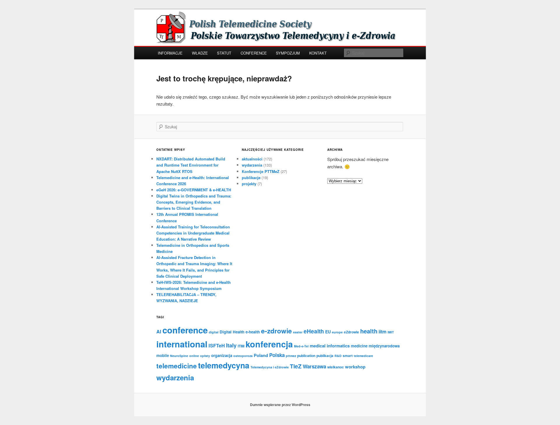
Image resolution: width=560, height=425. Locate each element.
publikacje (251, 177)
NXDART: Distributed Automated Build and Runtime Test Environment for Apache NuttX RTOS (190, 165)
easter (297, 332)
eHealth (314, 331)
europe (337, 332)
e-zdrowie (276, 330)
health (368, 331)
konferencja (269, 344)
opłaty (205, 356)
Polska (277, 354)
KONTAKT (318, 53)
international (181, 344)
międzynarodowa (384, 346)
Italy (231, 345)
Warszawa (314, 366)
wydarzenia (252, 165)
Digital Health (232, 332)
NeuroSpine (179, 356)
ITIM (241, 346)
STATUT (224, 53)
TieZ (296, 366)
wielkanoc (335, 367)
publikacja (324, 355)
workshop (355, 366)
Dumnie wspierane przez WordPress (280, 404)
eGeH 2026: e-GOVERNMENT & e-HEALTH (193, 190)
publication (306, 355)
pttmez (291, 356)
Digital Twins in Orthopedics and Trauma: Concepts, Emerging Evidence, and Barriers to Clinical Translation (193, 202)
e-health (253, 332)
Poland (261, 355)
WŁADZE (200, 53)
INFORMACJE (170, 53)
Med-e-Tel (301, 346)
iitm (382, 331)
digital (213, 332)
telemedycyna (223, 365)
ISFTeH (217, 345)
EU (328, 332)
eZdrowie (351, 332)
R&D (338, 356)
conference (185, 330)
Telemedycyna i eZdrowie (270, 367)
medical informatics (330, 345)
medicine (359, 346)
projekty (249, 183)
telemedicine (176, 365)
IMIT (391, 332)
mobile (162, 355)
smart (348, 355)
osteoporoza (243, 356)
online (194, 356)
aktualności (252, 159)
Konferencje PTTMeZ (260, 171)
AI (158, 331)
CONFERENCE (254, 53)
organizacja (221, 355)
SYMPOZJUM (288, 53)
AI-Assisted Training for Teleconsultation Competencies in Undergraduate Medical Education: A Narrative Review (193, 233)
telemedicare (363, 356)
